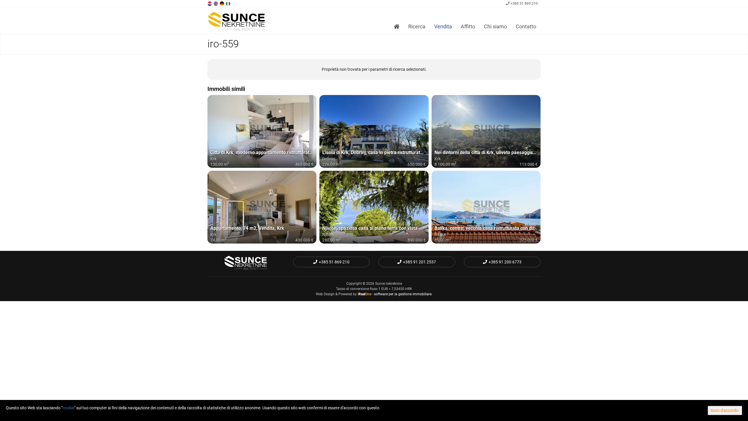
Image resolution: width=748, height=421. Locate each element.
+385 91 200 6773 (505, 262)
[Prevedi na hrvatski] (210, 3)
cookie (68, 408)
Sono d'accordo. (725, 410)
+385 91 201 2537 (419, 262)
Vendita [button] (443, 26)
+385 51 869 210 (524, 3)
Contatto (526, 26)
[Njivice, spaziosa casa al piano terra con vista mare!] (373, 207)
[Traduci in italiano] (228, 3)
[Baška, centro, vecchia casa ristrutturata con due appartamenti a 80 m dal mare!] (486, 207)
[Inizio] (396, 26)
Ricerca (416, 26)
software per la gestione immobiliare (403, 294)
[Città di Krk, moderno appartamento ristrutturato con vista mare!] (261, 131)
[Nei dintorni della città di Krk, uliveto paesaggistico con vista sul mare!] (486, 131)
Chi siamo (495, 26)
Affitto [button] (468, 26)
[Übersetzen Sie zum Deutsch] (222, 3)
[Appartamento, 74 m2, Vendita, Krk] (261, 207)
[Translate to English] (216, 3)
